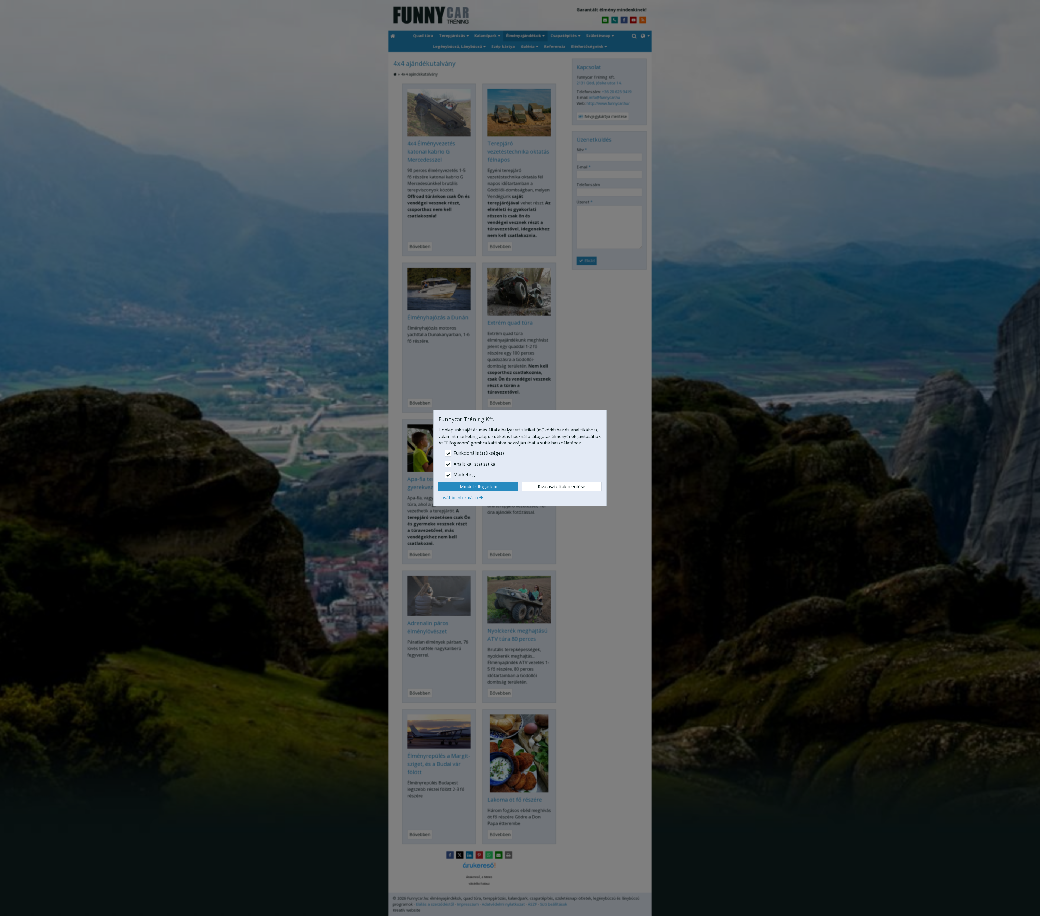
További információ (458, 498)
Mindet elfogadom (478, 486)
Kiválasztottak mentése (561, 486)
